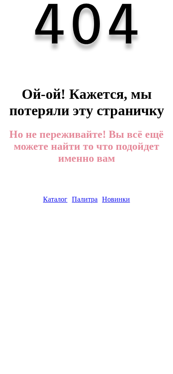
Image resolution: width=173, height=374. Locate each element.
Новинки (116, 199)
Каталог (55, 199)
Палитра (85, 199)
